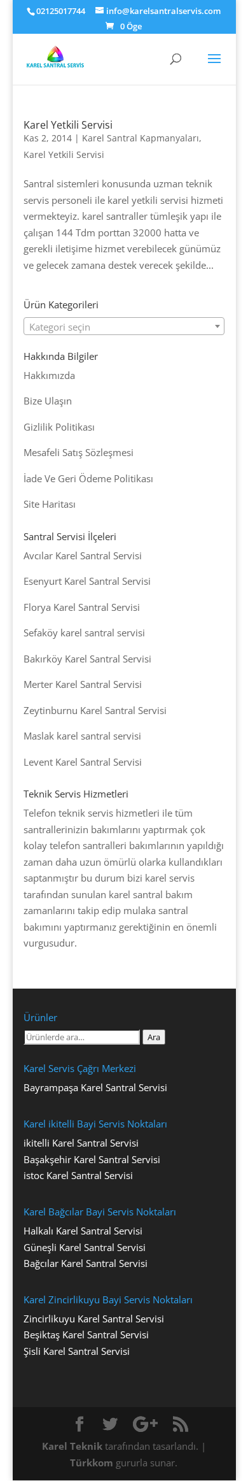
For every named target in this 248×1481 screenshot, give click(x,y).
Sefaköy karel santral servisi (84, 632)
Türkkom (91, 1462)
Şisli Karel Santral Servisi (77, 1351)
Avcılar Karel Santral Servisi (83, 555)
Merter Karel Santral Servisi (83, 684)
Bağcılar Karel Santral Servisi (86, 1263)
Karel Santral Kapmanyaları (140, 138)
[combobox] (124, 326)
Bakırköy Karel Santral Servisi (87, 658)
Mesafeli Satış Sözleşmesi (79, 452)
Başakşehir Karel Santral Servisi (92, 1159)
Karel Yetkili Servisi (68, 125)
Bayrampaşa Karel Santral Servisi (95, 1087)
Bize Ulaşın (48, 400)
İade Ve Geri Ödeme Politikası (88, 478)
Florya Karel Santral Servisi (82, 607)
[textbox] (124, 327)
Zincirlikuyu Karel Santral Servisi (94, 1318)
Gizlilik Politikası (59, 426)
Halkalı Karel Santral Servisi (83, 1230)
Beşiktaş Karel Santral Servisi (86, 1334)
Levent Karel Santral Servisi (83, 761)
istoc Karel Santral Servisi (78, 1175)
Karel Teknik (72, 1446)
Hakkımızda (49, 375)
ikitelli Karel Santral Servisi (81, 1142)
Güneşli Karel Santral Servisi (85, 1247)
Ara (154, 1037)
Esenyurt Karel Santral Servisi (87, 581)
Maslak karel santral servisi (82, 735)
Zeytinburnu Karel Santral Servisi (95, 710)
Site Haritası (50, 503)
